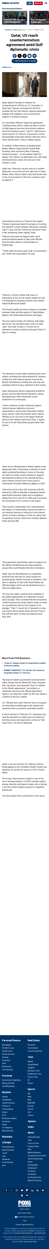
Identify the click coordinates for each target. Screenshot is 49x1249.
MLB (29, 1100)
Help (24, 1221)
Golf (29, 1112)
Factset (31, 1231)
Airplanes (6, 1159)
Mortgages (6, 1045)
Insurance (6, 1060)
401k (4, 1063)
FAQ (29, 1149)
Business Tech (34, 1071)
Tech (30, 1057)
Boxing (30, 1106)
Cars (4, 1156)
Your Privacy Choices (26, 1217)
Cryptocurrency (8, 1103)
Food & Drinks (7, 1162)
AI (28, 1080)
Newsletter (43, 1190)
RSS (38, 1190)
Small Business (8, 1086)
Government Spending (11, 1080)
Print (29, 56)
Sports (31, 1089)
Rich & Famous (8, 1150)
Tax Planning (7, 1070)
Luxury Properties (35, 1051)
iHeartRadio (27, 1195)
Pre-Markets (7, 1128)
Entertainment (8, 1147)
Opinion (32, 1121)
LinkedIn (32, 1190)
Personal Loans (8, 1054)
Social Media (33, 1065)
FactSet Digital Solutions (24, 1233)
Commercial (33, 1048)
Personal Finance (11, 1040)
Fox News (32, 1171)
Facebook (15, 56)
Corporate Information (37, 1156)
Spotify (22, 1195)
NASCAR (31, 1103)
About (31, 1132)
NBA (29, 1097)
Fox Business (10, 3)
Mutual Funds (7, 1131)
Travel (4, 1153)
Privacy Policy (33, 1146)
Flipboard (27, 1190)
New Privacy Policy (24, 1213)
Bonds (4, 1112)
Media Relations (34, 1152)
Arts (4, 1165)
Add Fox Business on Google (25, 61)
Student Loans (8, 1048)
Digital (30, 1061)
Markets (6, 1092)
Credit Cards (7, 1051)
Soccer (30, 1109)
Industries (6, 1121)
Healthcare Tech (34, 1074)
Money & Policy (8, 1083)
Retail (4, 1125)
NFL (29, 1094)
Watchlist (7, 1136)
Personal (31, 1045)
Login (30, 3)
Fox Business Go (34, 1177)
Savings (5, 1057)
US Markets (7, 1100)
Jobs (30, 1140)
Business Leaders (9, 1118)
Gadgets (31, 1068)
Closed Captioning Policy (24, 1225)
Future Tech (33, 1077)
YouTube (22, 1190)
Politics (8, 30)
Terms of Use (33, 1143)
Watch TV (38, 3)
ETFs (4, 1115)
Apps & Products (34, 1180)
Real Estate (34, 1040)
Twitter (20, 56)
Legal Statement (40, 1233)
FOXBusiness (7, 67)
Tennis (30, 1115)
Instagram (17, 1190)
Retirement (6, 1066)
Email (34, 56)
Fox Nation (32, 1174)
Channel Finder (34, 1137)
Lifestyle (6, 1142)
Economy (7, 1075)
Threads (24, 56)
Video (31, 1127)
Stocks (5, 1097)
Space (30, 1083)
